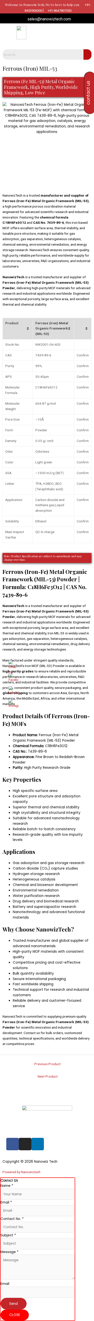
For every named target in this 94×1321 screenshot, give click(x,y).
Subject (8, 1235)
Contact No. (12, 1218)
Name (7, 1185)
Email (6, 1202)
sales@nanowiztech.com (48, 19)
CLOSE (14, 1315)
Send (13, 1303)
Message (10, 1252)
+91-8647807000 (59, 10)
